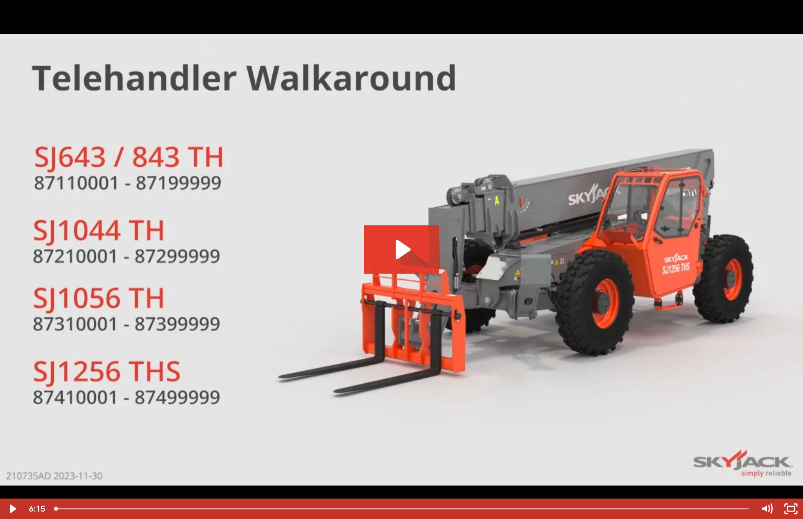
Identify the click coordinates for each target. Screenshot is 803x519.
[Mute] (767, 509)
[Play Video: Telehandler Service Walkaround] (402, 249)
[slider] (402, 509)
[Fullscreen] (791, 509)
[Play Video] (12, 509)
